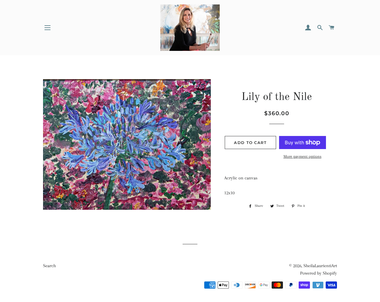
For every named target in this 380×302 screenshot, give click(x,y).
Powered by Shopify (318, 273)
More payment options (303, 156)
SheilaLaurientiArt (320, 265)
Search (49, 265)
